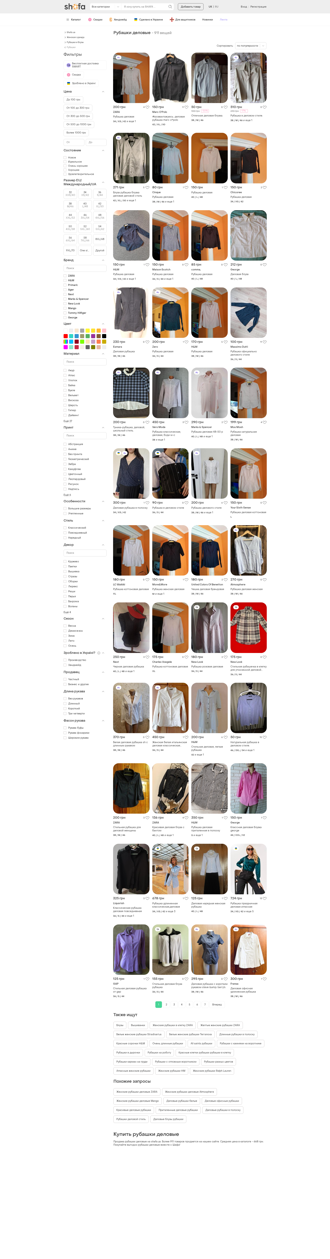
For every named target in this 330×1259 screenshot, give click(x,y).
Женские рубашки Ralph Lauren (212, 1071)
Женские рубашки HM (171, 1071)
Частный (73, 679)
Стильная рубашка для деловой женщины (127, 829)
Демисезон (75, 631)
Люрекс (73, 586)
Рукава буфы (76, 728)
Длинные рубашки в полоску (237, 1034)
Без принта (75, 454)
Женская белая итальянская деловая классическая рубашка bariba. (169, 744)
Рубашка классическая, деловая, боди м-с (166, 433)
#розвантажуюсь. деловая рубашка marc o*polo (168, 118)
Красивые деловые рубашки (133, 1110)
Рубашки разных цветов (218, 1061)
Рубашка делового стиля (206, 508)
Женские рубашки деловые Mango (137, 1101)
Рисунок (73, 484)
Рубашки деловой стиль (131, 1119)
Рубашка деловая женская (246, 589)
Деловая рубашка (124, 351)
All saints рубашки (201, 1043)
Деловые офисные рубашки (222, 1101)
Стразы (72, 576)
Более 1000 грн (76, 132)
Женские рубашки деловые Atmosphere (189, 1092)
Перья (72, 596)
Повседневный (77, 532)
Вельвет (73, 395)
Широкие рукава (78, 738)
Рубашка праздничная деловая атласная (243, 905)
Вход (244, 6)
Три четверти (76, 713)
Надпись (73, 489)
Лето (71, 640)
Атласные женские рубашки (133, 1071)
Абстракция (75, 444)
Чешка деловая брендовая (207, 589)
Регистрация (258, 6)
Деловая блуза (239, 274)
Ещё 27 (68, 421)
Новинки (207, 19)
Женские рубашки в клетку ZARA (173, 1025)
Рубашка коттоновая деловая (131, 589)
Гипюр (72, 410)
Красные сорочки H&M (130, 1043)
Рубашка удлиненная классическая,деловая (166, 905)
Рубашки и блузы (75, 42)
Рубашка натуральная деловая (243, 433)
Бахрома (73, 601)
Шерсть (73, 405)
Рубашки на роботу (159, 1052)
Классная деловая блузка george (246, 829)
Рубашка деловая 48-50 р (207, 431)
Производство (77, 660)
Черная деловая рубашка (128, 666)
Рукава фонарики (79, 733)
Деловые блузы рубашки (168, 1119)
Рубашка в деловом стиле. (246, 115)
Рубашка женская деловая (168, 589)
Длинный (74, 703)
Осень (72, 645)
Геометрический (78, 459)
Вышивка (73, 571)
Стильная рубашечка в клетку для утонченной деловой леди (248, 668)
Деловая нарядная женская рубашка (208, 905)
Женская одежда (75, 37)
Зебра (72, 464)
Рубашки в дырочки (128, 1052)
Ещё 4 (67, 612)
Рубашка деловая (123, 116)
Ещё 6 (67, 495)
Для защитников (185, 19)
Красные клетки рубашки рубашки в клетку (205, 1052)
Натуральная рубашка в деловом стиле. (244, 744)
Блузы (119, 1025)
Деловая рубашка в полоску (130, 508)
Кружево (73, 561)
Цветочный (75, 474)
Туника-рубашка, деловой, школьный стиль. (129, 429)
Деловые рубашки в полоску (222, 1110)
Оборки (73, 581)
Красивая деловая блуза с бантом (168, 829)
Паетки (72, 566)
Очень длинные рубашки (167, 1043)
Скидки (97, 19)
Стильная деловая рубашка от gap (130, 990)
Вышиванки (138, 1025)
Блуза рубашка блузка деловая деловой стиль (127, 194)
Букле (71, 390)
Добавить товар (191, 6)
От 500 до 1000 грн (79, 124)
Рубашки (71, 47)
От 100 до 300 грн (78, 108)
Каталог (76, 19)
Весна (72, 626)
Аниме (72, 449)
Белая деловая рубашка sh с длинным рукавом (130, 744)
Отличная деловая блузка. (207, 115)
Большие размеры (79, 508)
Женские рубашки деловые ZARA (136, 1092)
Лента (223, 19)
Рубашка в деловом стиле (168, 508)
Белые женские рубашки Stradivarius (139, 1034)
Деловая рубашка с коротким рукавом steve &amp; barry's (209, 985)
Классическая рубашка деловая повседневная (127, 909)
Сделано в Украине (151, 19)
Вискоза (73, 400)
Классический (77, 527)
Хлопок (72, 380)
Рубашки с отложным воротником (175, 1061)
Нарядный (74, 537)
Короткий (74, 708)
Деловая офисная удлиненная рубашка (243, 990)
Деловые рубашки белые (181, 1101)
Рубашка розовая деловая (207, 666)
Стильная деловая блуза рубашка (167, 985)
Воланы (73, 606)
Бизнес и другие (78, 684)
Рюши (71, 591)
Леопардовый (77, 479)
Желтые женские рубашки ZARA (220, 1025)
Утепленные (75, 513)
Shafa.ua (71, 32)
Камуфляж (74, 469)
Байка (71, 385)
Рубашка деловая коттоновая (248, 512)
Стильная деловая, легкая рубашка (207, 748)
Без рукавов (75, 698)
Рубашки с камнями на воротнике (240, 1043)
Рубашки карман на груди (131, 1061)
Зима (71, 635)
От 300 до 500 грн (78, 116)
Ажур (71, 370)
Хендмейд (120, 19)
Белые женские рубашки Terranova (190, 1034)
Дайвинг (73, 415)
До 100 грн (73, 99)
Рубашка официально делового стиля (243, 353)
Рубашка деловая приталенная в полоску (205, 829)
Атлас (71, 375)
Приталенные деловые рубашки (178, 1110)
